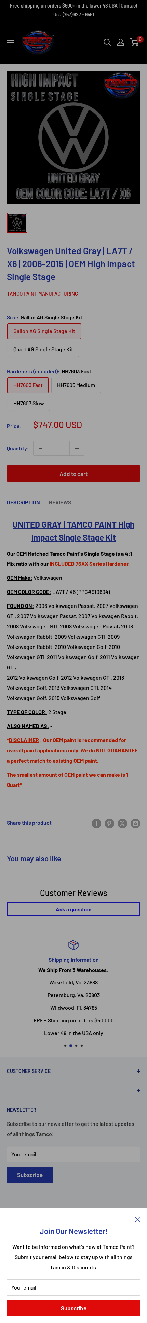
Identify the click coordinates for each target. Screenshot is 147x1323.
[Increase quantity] (77, 448)
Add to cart (73, 473)
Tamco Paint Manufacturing (42, 293)
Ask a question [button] (74, 909)
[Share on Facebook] (96, 823)
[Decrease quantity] (41, 448)
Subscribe (73, 1308)
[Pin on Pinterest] (109, 823)
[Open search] (107, 42)
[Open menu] (10, 42)
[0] (134, 42)
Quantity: (18, 448)
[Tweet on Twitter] (122, 823)
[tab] (23, 504)
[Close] (137, 1218)
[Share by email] (135, 823)
